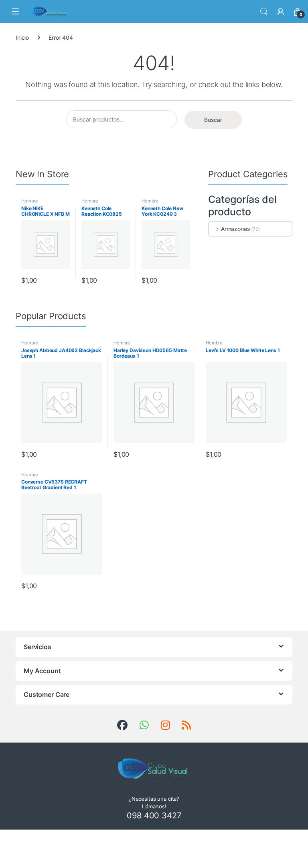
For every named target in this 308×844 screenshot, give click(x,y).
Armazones (235, 228)
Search (263, 11)
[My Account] (280, 11)
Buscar (213, 119)
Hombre (29, 201)
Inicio (22, 37)
